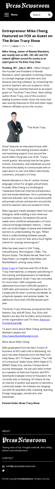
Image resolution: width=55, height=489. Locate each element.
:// (8, 336)
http (4, 336)
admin (15, 45)
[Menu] (6, 15)
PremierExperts (10, 323)
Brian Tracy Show (29, 403)
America (44, 319)
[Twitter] (3, 470)
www (11, 336)
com (36, 336)
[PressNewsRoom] (28, 5)
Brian (5, 268)
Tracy (12, 268)
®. (20, 323)
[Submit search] (50, 14)
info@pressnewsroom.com (20, 466)
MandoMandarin (24, 336)
